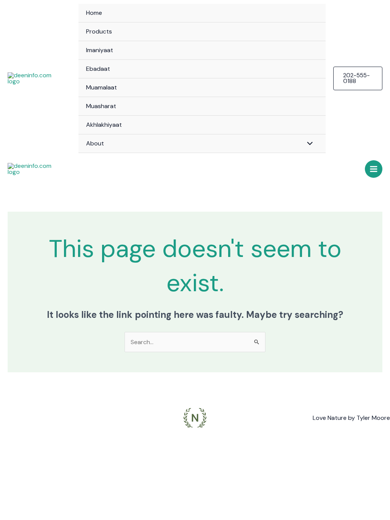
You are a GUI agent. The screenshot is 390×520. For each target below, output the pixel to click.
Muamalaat (101, 87)
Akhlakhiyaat (104, 125)
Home (94, 13)
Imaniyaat (99, 50)
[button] (357, 78)
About (95, 143)
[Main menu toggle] (373, 169)
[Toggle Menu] (307, 143)
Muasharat (101, 106)
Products (99, 31)
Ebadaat (98, 69)
